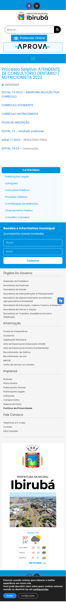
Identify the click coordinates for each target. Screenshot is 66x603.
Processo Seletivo (16, 197)
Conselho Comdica (17, 217)
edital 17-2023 (11, 139)
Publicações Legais (17, 176)
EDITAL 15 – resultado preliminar (23, 131)
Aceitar (10, 595)
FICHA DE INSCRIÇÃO (15, 122)
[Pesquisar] (57, 29)
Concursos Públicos (17, 190)
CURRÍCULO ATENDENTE (17, 105)
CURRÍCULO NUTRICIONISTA (20, 114)
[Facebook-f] (29, 6)
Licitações (11, 183)
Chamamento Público (19, 210)
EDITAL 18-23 (10, 148)
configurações (40, 589)
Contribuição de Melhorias (21, 203)
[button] (33, 58)
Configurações (28, 595)
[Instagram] (36, 6)
